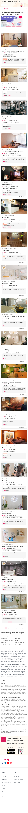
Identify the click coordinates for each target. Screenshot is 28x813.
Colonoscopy (4, 638)
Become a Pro (17, 776)
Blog (2, 791)
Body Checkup (4, 636)
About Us (4, 776)
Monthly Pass (17, 782)
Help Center (4, 779)
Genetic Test (17, 640)
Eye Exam (3, 642)
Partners (3, 800)
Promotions (4, 803)
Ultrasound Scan (18, 644)
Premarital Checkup (19, 642)
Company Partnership (18, 779)
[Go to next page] (24, 628)
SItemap (3, 806)
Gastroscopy (17, 636)
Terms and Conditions (6, 782)
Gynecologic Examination (7, 640)
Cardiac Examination (6, 644)
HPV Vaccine (4, 646)
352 (22, 628)
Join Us (3, 785)
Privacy (3, 788)
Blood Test (17, 638)
